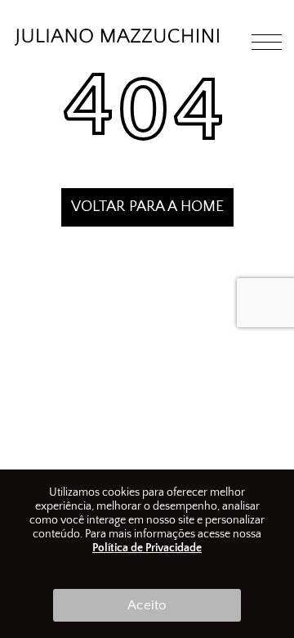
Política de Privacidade (147, 548)
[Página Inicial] (117, 42)
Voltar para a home (147, 206)
